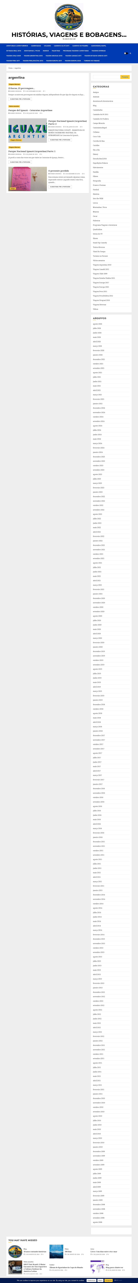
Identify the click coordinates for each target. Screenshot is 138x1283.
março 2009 (97, 1191)
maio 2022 (97, 527)
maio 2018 (97, 718)
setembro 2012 (98, 1005)
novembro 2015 (99, 846)
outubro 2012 (98, 1001)
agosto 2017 (97, 753)
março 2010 (97, 1138)
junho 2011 (97, 1072)
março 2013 (97, 979)
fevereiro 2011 (98, 1089)
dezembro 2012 (99, 992)
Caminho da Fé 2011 (61, 46)
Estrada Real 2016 (13, 51)
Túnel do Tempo (99, 251)
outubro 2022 (98, 505)
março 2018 (97, 727)
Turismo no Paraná (92, 61)
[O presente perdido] (27, 179)
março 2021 (97, 585)
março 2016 (97, 828)
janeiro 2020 (98, 647)
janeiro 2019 (98, 700)
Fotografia (97, 181)
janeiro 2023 (98, 492)
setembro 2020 (98, 611)
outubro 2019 (98, 660)
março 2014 (97, 930)
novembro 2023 (99, 461)
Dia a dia (96, 150)
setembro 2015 (98, 855)
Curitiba (96, 145)
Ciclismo (47, 46)
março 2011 (97, 1085)
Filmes (95, 176)
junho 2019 (97, 678)
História (96, 194)
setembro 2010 (98, 1112)
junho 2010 (97, 1125)
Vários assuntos (14, 106)
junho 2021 (97, 572)
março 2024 (97, 443)
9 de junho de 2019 (31, 154)
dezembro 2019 (99, 651)
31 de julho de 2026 (98, 1254)
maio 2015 (97, 872)
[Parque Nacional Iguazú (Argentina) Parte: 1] (47, 147)
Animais (96, 97)
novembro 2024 (99, 412)
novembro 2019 (99, 656)
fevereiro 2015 (98, 886)
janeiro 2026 (98, 355)
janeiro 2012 (98, 1041)
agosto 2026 (97, 324)
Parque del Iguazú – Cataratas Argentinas (30, 110)
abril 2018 (97, 722)
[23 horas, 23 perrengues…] (47, 84)
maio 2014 (97, 921)
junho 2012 (97, 1019)
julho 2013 (97, 961)
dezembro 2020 (99, 598)
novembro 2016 (99, 793)
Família (96, 172)
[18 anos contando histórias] (15, 1251)
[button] (130, 53)
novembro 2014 (99, 899)
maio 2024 (97, 439)
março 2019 (97, 691)
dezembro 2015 (99, 842)
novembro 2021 (99, 549)
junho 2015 (97, 868)
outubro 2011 (98, 1054)
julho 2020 (97, 620)
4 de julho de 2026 (57, 1270)
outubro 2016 (98, 797)
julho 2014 (97, 912)
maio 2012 (97, 1023)
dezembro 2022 (99, 496)
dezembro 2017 (99, 735)
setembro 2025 (98, 368)
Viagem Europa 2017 (54, 61)
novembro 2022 (99, 501)
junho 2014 (97, 917)
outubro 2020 (98, 607)
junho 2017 (97, 762)
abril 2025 (97, 390)
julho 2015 (97, 864)
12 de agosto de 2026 (32, 1254)
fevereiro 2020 (98, 642)
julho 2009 (97, 1173)
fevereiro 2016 (98, 833)
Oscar (95, 216)
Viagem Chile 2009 (13, 56)
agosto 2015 (97, 859)
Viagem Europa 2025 (73, 61)
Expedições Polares (100, 163)
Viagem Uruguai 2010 (54, 56)
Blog (94, 105)
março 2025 (97, 395)
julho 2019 (97, 673)
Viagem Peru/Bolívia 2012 (33, 61)
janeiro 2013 (98, 988)
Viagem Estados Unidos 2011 (95, 56)
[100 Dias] (56, 1251)
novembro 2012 (99, 996)
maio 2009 (97, 1182)
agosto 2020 (97, 616)
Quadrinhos (97, 229)
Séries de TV (98, 234)
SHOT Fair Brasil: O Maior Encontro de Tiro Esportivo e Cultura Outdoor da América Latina (35, 1267)
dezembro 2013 (99, 939)
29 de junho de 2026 (114, 1270)
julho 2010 (97, 1120)
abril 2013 (97, 974)
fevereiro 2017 (98, 780)
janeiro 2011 (98, 1094)
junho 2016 (97, 815)
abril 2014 (97, 926)
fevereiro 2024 (98, 448)
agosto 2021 (97, 563)
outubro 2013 (98, 948)
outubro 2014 (98, 904)
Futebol (96, 190)
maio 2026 (97, 337)
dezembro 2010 (99, 1098)
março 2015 (97, 881)
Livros (95, 203)
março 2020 (97, 638)
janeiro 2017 (98, 784)
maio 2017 (97, 766)
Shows (95, 238)
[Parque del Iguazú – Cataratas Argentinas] (47, 106)
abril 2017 (97, 771)
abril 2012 (97, 1027)
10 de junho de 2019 (71, 127)
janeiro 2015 (98, 890)
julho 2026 (97, 328)
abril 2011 (97, 1080)
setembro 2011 (98, 1058)
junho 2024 (97, 434)
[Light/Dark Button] (126, 53)
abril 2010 (97, 1134)
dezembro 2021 (99, 545)
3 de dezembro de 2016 (72, 174)
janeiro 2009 (98, 1200)
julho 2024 (97, 430)
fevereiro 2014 (98, 934)
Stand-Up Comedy (100, 243)
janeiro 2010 (98, 1147)
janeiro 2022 (98, 541)
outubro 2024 (98, 417)
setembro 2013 (98, 952)
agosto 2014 (97, 908)
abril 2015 (97, 877)
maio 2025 (97, 386)
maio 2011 (97, 1076)
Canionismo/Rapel (98, 46)
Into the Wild (98, 198)
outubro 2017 (98, 744)
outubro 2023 (98, 465)
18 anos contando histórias (35, 1252)
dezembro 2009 (99, 1151)
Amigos (13, 188)
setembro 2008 (98, 1218)
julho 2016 (97, 811)
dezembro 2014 (99, 895)
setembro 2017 (98, 749)
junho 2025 (97, 381)
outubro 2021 (98, 554)
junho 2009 (97, 1178)
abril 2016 (97, 824)
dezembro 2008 (99, 1204)
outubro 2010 (98, 1107)
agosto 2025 (97, 372)
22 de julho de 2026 (31, 1274)
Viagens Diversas (99, 51)
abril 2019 (97, 687)
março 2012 (97, 1032)
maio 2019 (97, 682)
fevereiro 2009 (98, 1196)
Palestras (56, 51)
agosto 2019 (97, 669)
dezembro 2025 (99, 359)
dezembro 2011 (99, 1045)
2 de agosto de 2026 (73, 1254)
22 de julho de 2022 (31, 113)
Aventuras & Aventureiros (17, 46)
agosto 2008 (97, 1222)
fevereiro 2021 (98, 589)
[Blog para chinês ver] (97, 1267)
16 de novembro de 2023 (33, 91)
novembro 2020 (99, 603)
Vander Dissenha (15, 91)
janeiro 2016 (98, 837)
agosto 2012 (97, 1010)
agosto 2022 (97, 514)
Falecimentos (98, 167)
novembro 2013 (99, 943)
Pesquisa (125, 77)
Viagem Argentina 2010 (33, 56)
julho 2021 (97, 567)
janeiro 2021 (98, 594)
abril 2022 (97, 532)
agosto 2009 (97, 1169)
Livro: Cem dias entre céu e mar (104, 1252)
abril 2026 (97, 341)
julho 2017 (97, 757)
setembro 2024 (98, 421)
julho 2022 (97, 519)
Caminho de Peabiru (80, 46)
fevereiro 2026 (98, 350)
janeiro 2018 (98, 731)
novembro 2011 (99, 1050)
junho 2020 (97, 625)
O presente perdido (58, 170)
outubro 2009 (98, 1160)
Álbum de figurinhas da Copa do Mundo (66, 1267)
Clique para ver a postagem (20, 99)
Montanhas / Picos (32, 51)
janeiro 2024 (98, 452)
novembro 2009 (99, 1156)
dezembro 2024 (99, 408)
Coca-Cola (97, 136)
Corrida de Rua (99, 141)
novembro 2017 (99, 740)
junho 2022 (97, 523)
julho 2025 (97, 377)
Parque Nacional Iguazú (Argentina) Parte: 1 (31, 151)
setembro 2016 (98, 802)
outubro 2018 (98, 709)
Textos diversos (99, 247)
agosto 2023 (97, 474)
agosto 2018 (97, 713)
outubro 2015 (98, 850)
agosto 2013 (97, 957)
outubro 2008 (98, 1213)
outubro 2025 (98, 364)
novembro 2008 (99, 1209)
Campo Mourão (99, 123)
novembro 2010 (99, 1103)
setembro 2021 (98, 558)
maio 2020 (97, 629)
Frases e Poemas (99, 185)
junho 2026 (97, 333)
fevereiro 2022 (98, 536)
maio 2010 (97, 1129)
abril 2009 (97, 1187)
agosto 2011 (97, 1063)
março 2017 (97, 775)
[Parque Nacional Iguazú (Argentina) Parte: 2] (27, 130)
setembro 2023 (98, 470)
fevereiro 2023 (98, 488)
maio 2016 (97, 819)
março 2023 (97, 483)
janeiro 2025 (98, 403)
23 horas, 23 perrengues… (21, 88)
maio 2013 (97, 970)
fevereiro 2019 (98, 696)
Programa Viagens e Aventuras (76, 51)
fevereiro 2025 (98, 399)
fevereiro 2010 (98, 1142)
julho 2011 (97, 1067)
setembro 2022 (98, 510)
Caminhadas (36, 46)
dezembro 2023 (99, 457)
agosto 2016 (97, 806)
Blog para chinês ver (114, 1267)
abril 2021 (97, 580)
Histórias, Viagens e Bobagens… (69, 34)
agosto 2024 (97, 426)
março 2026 (97, 346)
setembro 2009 (98, 1165)
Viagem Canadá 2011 (73, 56)
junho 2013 (97, 965)
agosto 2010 (97, 1116)
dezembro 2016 (99, 788)
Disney (95, 154)
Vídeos (95, 309)
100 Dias (68, 1252)
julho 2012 (97, 1014)
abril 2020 (97, 634)
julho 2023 (97, 479)
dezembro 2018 (99, 704)
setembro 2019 (98, 665)
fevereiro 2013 (98, 983)
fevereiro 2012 (98, 1036)
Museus (46, 51)
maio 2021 (97, 576)
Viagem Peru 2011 (13, 61)
